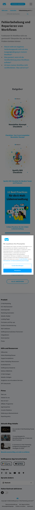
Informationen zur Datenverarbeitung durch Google (16, 260)
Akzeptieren (17, 270)
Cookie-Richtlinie (23, 259)
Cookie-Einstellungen (17, 265)
